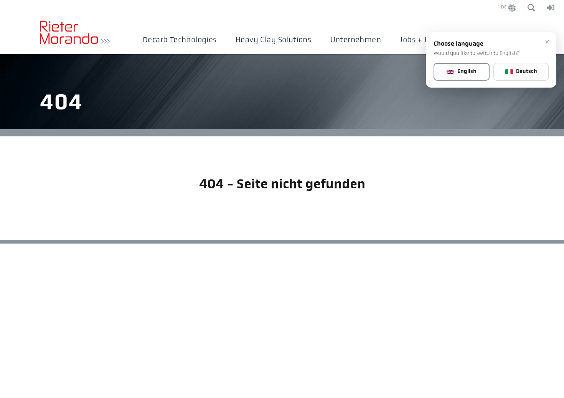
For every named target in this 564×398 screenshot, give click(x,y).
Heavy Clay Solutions (273, 40)
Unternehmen (355, 40)
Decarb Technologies (180, 40)
